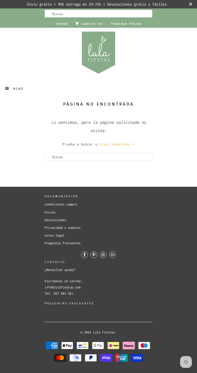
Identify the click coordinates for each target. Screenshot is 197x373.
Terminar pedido (126, 23)
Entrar (62, 23)
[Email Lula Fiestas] (112, 254)
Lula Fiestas (104, 332)
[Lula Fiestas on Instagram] (103, 254)
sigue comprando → (117, 144)
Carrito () (91, 23)
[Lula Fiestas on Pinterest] (94, 254)
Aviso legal (54, 235)
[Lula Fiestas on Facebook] (84, 254)
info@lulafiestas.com (63, 287)
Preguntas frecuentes (63, 243)
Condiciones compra (61, 204)
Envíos (50, 212)
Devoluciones (55, 220)
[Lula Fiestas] (98, 54)
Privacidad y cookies (63, 228)
